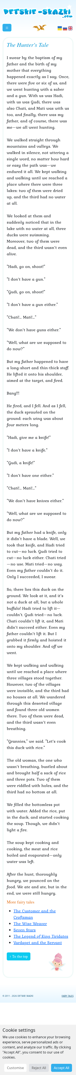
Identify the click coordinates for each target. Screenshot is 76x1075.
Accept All (61, 1068)
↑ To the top (19, 956)
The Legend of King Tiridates (41, 936)
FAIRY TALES (67, 995)
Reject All (39, 1068)
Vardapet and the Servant (38, 942)
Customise (15, 1068)
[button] (7, 27)
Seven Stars (25, 930)
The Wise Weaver (30, 923)
